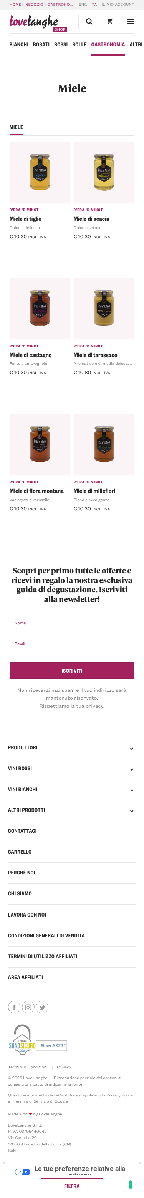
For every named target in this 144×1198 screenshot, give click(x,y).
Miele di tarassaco (96, 355)
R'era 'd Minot (24, 210)
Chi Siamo (20, 893)
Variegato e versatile (30, 499)
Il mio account (118, 4)
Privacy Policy (119, 1095)
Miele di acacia (91, 218)
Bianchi (19, 44)
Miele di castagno (31, 355)
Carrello (20, 852)
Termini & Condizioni (28, 1066)
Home (16, 4)
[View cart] (109, 22)
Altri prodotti (26, 810)
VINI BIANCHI (22, 789)
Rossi (61, 44)
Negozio (34, 4)
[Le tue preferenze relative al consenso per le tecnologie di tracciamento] (130, 1184)
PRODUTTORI (23, 747)
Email (20, 643)
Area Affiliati (25, 977)
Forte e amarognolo (28, 363)
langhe (34, 23)
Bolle (79, 44)
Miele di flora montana (37, 490)
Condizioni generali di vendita (46, 935)
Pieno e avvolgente (91, 499)
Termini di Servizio (31, 1101)
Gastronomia (62, 4)
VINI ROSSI (20, 768)
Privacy (64, 1066)
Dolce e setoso (88, 227)
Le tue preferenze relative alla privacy (80, 1172)
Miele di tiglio (25, 218)
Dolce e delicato (25, 227)
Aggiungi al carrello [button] (37, 248)
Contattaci (22, 831)
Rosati (41, 44)
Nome (20, 622)
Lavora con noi (27, 915)
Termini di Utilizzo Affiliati (43, 956)
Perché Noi (21, 872)
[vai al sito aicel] (39, 1040)
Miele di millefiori (94, 490)
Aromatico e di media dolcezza (103, 363)
